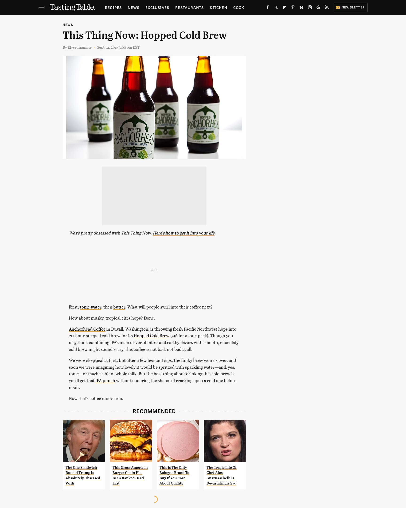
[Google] (318, 8)
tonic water (90, 307)
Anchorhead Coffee (87, 329)
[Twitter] (276, 8)
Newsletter (353, 7)
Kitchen (218, 7)
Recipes (113, 7)
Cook (238, 7)
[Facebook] (267, 8)
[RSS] (326, 8)
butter (119, 307)
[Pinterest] (293, 8)
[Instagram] (310, 8)
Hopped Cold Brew (151, 335)
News (133, 7)
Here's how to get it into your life (184, 233)
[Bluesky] (301, 8)
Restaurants (189, 7)
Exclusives (157, 7)
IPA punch (105, 380)
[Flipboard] (284, 8)
